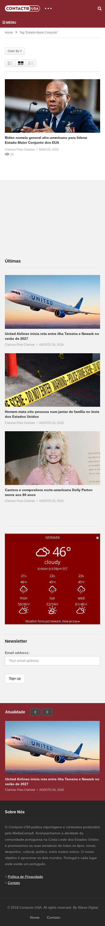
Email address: (17, 653)
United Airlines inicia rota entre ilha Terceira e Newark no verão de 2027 (52, 781)
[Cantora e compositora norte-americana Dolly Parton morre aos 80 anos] (52, 458)
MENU (11, 22)
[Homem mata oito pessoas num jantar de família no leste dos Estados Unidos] (52, 380)
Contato (14, 883)
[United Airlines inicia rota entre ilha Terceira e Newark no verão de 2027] (52, 302)
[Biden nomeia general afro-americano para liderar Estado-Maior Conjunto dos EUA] (52, 105)
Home (9, 32)
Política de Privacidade (25, 877)
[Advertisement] (41, 218)
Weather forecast (52, 621)
